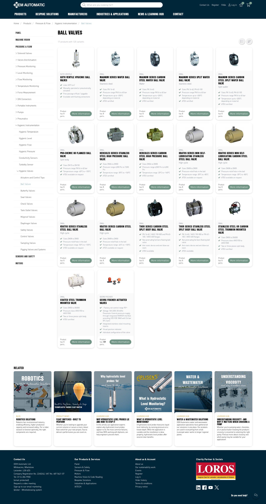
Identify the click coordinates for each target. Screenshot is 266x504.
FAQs (223, 5)
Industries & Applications (85, 483)
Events (138, 470)
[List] (242, 41)
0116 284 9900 (23, 477)
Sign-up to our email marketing (27, 486)
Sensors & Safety (82, 467)
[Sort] (249, 41)
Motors (78, 473)
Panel (77, 464)
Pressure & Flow (82, 470)
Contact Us (204, 5)
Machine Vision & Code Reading (89, 477)
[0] (248, 5)
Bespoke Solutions (83, 480)
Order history (141, 480)
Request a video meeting (25, 483)
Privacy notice (141, 486)
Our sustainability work (145, 467)
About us (139, 464)
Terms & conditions (143, 483)
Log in (138, 477)
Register (215, 5)
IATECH (78, 486)
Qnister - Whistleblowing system (28, 490)
